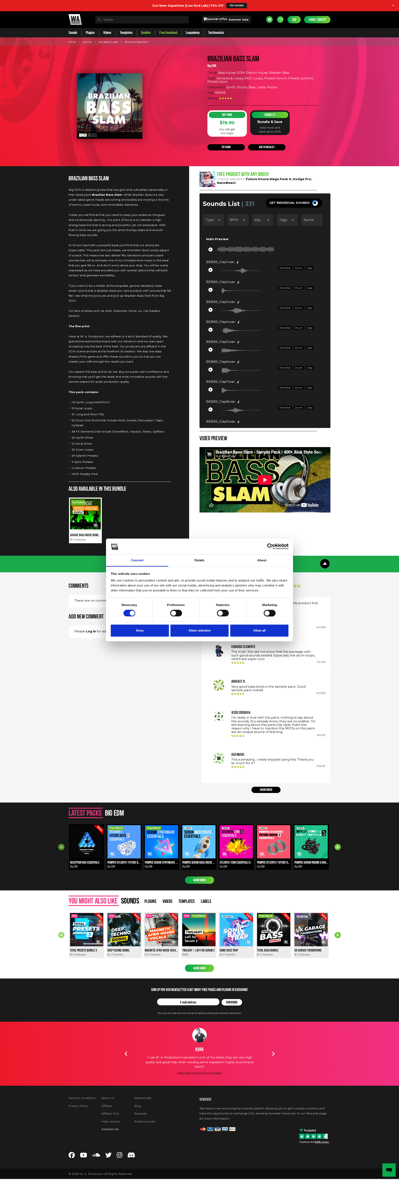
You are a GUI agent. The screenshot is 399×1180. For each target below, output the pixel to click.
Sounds (87, 42)
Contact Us (110, 1129)
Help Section (110, 1121)
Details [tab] (200, 560)
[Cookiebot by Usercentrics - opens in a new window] (270, 546)
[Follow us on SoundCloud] (96, 1156)
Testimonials (142, 1098)
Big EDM (211, 66)
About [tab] (261, 560)
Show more (266, 790)
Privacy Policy (78, 1105)
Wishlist (280, 19)
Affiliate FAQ (110, 1113)
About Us (107, 1098)
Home (72, 42)
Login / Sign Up (317, 19)
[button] (294, 203)
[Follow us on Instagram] (119, 1156)
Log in (91, 631)
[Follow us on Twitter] (108, 1156)
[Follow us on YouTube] (83, 1156)
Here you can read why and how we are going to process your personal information (199, 1013)
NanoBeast (226, 183)
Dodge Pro (302, 179)
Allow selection (199, 630)
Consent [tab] (137, 560)
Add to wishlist (267, 147)
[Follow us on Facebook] (72, 1156)
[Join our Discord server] (131, 1156)
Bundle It (270, 115)
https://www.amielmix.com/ (199, 1068)
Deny (140, 630)
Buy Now (227, 115)
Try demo (226, 147)
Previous (61, 847)
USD (294, 19)
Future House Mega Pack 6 (268, 179)
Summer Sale (238, 19)
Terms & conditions (82, 1098)
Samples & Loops (108, 42)
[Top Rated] (85, 528)
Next (338, 847)
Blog (137, 1105)
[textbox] (142, 19)
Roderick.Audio (144, 1121)
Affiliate (106, 1105)
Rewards (140, 1113)
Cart (269, 19)
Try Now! (236, 5)
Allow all (259, 630)
